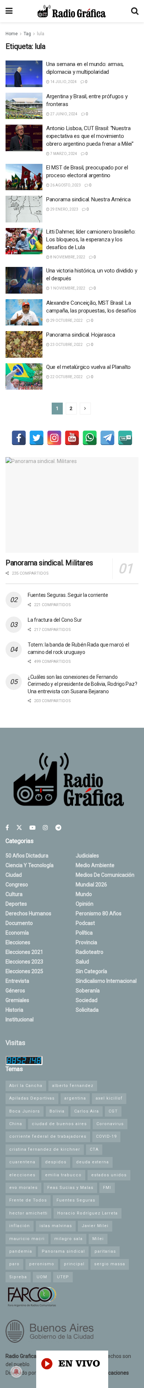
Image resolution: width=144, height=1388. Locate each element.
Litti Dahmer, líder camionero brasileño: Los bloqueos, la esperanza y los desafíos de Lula (91, 239)
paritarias (105, 1251)
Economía (17, 933)
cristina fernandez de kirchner (44, 1149)
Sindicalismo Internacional (106, 981)
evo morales (23, 1187)
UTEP (63, 1277)
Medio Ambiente (95, 865)
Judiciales (87, 856)
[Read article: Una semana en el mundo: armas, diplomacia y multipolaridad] (24, 73)
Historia (14, 1010)
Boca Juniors (24, 1111)
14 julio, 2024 (63, 82)
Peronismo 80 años (98, 913)
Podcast (85, 923)
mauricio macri (27, 1238)
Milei (98, 1238)
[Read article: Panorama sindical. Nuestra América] (24, 209)
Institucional (20, 1019)
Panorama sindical (63, 1251)
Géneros (15, 991)
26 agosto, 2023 (65, 185)
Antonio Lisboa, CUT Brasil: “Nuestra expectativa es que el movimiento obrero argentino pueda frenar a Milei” (90, 136)
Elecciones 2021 (24, 952)
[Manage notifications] (16, 1372)
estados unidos (109, 1175)
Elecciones (18, 942)
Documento (19, 923)
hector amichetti (28, 1213)
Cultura (14, 894)
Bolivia (57, 1111)
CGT (113, 1111)
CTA (94, 1149)
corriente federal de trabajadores (47, 1136)
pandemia (20, 1251)
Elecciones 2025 (24, 971)
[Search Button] (134, 11)
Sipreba (18, 1277)
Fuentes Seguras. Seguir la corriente (68, 595)
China (15, 1123)
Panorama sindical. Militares (49, 562)
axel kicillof (109, 1098)
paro (14, 1264)
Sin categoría (91, 971)
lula (40, 33)
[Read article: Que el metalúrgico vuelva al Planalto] (24, 376)
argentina (75, 1098)
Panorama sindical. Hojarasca (80, 334)
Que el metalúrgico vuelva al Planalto (88, 367)
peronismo (41, 1264)
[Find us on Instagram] (45, 827)
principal (74, 1264)
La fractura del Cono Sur (55, 620)
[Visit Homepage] (71, 11)
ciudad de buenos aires (59, 1123)
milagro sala (68, 1238)
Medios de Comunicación (105, 875)
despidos (55, 1162)
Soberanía (88, 991)
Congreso (17, 885)
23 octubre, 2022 (66, 345)
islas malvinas (56, 1225)
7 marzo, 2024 (63, 154)
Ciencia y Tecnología (30, 865)
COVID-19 (106, 1136)
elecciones (22, 1175)
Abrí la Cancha (25, 1085)
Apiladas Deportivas (32, 1098)
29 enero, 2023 (63, 209)
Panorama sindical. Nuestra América (88, 199)
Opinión (84, 904)
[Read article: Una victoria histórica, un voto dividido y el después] (24, 280)
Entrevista (17, 981)
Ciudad (14, 875)
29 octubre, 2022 (66, 320)
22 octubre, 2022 (66, 377)
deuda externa (92, 1162)
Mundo (84, 894)
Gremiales (17, 1000)
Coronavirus (110, 1123)
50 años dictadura (27, 856)
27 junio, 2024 (63, 114)
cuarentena (22, 1162)
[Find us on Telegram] (58, 827)
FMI (107, 1187)
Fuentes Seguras (75, 1200)
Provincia (86, 942)
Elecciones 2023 (24, 962)
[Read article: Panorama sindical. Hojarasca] (24, 344)
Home (12, 33)
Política (84, 933)
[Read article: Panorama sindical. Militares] (72, 504)
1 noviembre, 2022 (67, 288)
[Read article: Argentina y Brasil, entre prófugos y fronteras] (24, 106)
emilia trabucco (63, 1175)
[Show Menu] (9, 11)
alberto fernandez (72, 1085)
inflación (19, 1225)
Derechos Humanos (28, 913)
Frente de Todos (28, 1200)
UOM (42, 1277)
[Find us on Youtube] (32, 827)
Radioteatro (89, 952)
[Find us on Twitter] (19, 827)
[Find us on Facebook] (7, 827)
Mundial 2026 (91, 885)
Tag (27, 33)
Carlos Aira (86, 1111)
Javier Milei (95, 1225)
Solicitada (87, 1010)
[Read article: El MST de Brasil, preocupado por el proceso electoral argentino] (24, 177)
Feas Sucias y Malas (70, 1187)
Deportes (16, 904)
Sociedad (86, 1000)
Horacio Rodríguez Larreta (87, 1213)
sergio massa (109, 1264)
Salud (82, 962)
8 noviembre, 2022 (67, 257)
